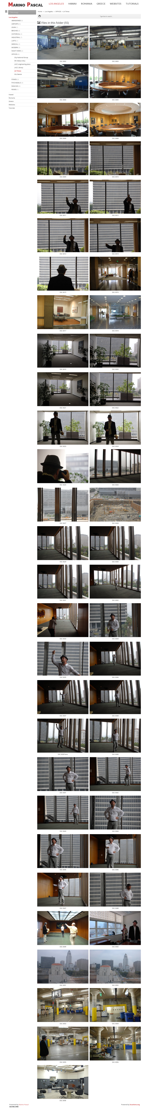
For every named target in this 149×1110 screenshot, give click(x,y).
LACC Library (18, 67)
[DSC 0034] (115, 620)
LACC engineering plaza (22, 64)
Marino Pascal (24, 1105)
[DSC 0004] (62, 81)
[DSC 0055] (62, 1043)
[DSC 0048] (115, 890)
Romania (86, 3)
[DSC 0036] (115, 659)
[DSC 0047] (62, 890)
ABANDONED (17, 20)
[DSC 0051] (62, 966)
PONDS (15, 79)
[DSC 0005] (115, 81)
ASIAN (15, 27)
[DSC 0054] (115, 1005)
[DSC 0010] (115, 158)
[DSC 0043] (62, 813)
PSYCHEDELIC (17, 83)
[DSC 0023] (62, 428)
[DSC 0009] (62, 158)
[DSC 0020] (115, 351)
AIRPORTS (16, 24)
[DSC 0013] (62, 235)
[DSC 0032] (115, 582)
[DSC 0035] (62, 659)
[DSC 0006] (62, 120)
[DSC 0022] (115, 389)
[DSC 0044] (115, 813)
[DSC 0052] (115, 966)
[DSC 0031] (62, 582)
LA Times (17, 71)
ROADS (15, 89)
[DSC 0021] (62, 389)
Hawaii (72, 3)
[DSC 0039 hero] (62, 735)
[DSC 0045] (62, 851)
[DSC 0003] (115, 43)
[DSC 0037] (62, 697)
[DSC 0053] (62, 1005)
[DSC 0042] (115, 774)
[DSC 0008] (115, 120)
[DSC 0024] (115, 428)
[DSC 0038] (115, 697)
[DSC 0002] (62, 43)
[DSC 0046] (115, 851)
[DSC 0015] (62, 274)
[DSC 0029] (62, 543)
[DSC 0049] (62, 928)
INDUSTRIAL (17, 37)
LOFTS (15, 41)
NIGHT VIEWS (17, 51)
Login (146, 7)
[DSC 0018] (115, 312)
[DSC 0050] (115, 928)
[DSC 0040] (115, 735)
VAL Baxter (18, 74)
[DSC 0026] (115, 466)
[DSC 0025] (62, 466)
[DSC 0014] (115, 235)
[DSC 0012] (115, 197)
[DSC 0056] (115, 1043)
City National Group (21, 57)
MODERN (16, 47)
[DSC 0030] (115, 543)
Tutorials (132, 3)
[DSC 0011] (62, 197)
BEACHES (16, 31)
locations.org (135, 1105)
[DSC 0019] (62, 351)
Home (40, 11)
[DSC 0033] (62, 620)
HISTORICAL (17, 34)
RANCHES (16, 86)
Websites (115, 3)
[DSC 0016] (115, 274)
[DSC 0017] (62, 312)
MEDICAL (16, 44)
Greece (101, 3)
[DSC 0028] (115, 505)
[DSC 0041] (62, 774)
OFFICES (58, 11)
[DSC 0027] (62, 505)
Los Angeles (56, 3)
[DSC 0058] (62, 1082)
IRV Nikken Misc (19, 61)
